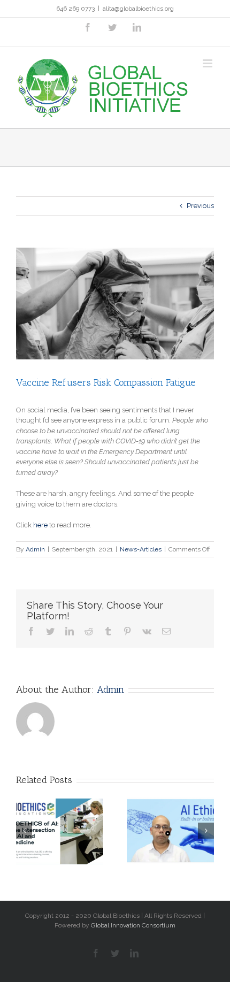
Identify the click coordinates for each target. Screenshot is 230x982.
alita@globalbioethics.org (138, 8)
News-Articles (141, 549)
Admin (35, 549)
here (40, 525)
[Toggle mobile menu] (208, 63)
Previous (200, 206)
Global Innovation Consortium (133, 925)
